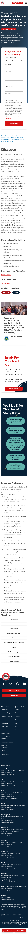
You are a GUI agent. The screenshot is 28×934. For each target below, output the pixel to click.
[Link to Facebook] (3, 683)
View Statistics (6, 275)
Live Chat (9, 931)
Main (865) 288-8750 (6, 897)
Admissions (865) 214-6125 (7, 890)
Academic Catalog (6, 719)
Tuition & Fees (14, 619)
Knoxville (6, 292)
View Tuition (5, 283)
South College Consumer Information (14, 642)
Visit (16, 719)
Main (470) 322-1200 (6, 783)
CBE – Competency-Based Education (13, 886)
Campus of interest (10, 57)
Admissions (4, 709)
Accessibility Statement (8, 915)
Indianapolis (5, 815)
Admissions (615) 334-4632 (7, 857)
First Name (8, 64)
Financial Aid (14, 624)
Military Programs (14, 661)
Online (16, 292)
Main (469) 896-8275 (6, 807)
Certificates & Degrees (14, 652)
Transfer (14, 647)
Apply (16, 723)
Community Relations (7, 742)
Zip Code (7, 93)
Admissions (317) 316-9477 (7, 822)
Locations (4, 730)
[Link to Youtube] (10, 683)
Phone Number (9, 86)
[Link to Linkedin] (24, 683)
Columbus (4, 791)
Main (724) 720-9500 (6, 879)
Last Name (8, 71)
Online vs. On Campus (14, 656)
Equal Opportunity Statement (21, 916)
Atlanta (3, 780)
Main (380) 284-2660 (6, 794)
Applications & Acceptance (14, 633)
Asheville (4, 769)
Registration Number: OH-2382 (9, 798)
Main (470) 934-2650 (6, 844)
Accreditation (14, 628)
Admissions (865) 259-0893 (8, 899)
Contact (17, 730)
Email (7, 79)
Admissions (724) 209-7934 (8, 881)
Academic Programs (6, 713)
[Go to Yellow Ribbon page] (6, 338)
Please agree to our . (12, 117)
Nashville (4, 851)
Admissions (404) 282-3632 (8, 785)
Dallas (3, 804)
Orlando (4, 862)
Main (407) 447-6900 (6, 866)
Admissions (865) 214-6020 (8, 835)
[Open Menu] (26, 3)
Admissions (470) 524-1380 (8, 846)
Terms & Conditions (15, 915)
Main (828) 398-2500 (6, 772)
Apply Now (14, 696)
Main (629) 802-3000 (6, 855)
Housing (14, 638)
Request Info (17, 3)
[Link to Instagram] (17, 683)
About (3, 750)
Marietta (4, 840)
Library (17, 709)
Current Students (5, 733)
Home (2, 136)
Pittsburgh (4, 873)
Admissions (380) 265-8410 (8, 796)
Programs (7, 136)
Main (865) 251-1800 (6, 833)
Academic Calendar (6, 716)
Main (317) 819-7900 (6, 820)
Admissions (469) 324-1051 (7, 809)
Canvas (17, 713)
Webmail (17, 716)
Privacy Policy (3, 915)
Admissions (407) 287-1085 (8, 868)
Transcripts (4, 726)
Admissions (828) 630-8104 (8, 774)
